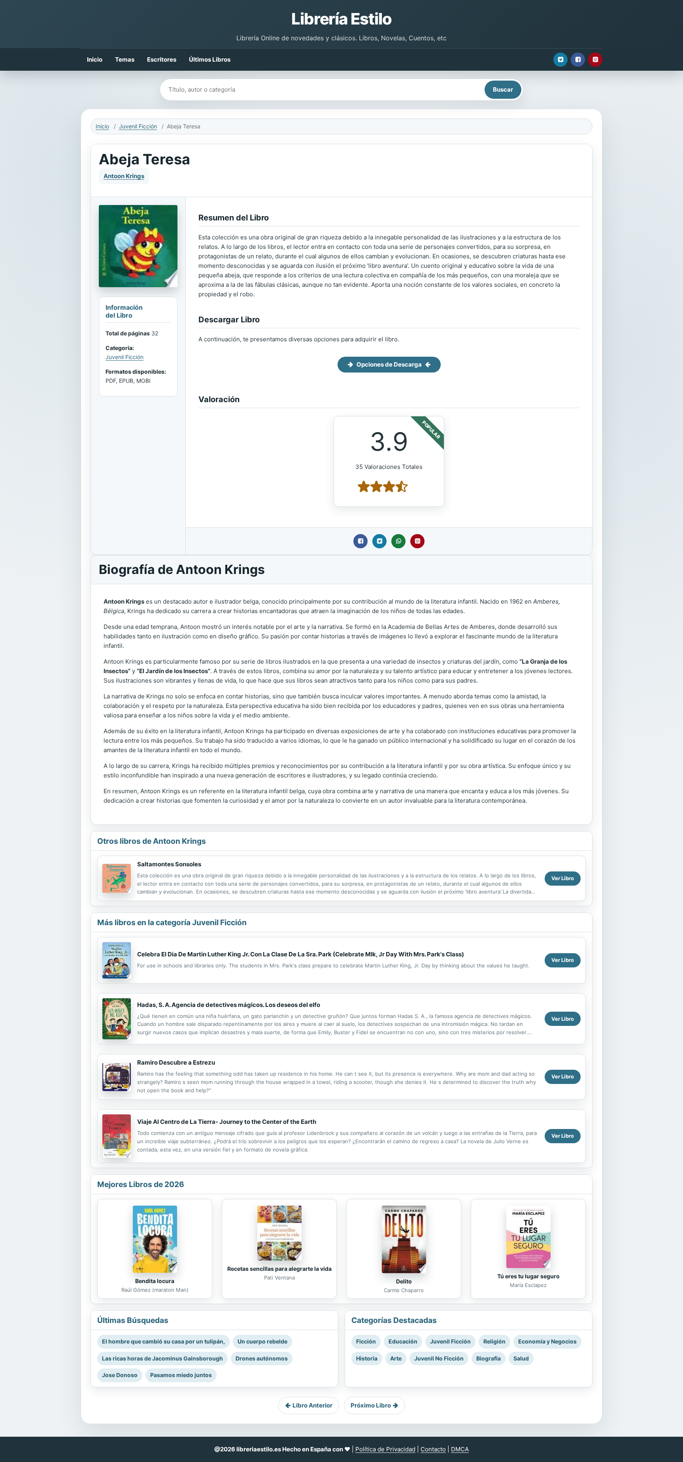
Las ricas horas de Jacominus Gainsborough (162, 1358)
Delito (404, 1281)
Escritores (161, 59)
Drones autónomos (262, 1358)
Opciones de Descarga (389, 364)
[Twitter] (560, 60)
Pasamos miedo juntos (181, 1375)
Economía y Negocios (547, 1341)
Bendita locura (154, 1281)
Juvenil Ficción (138, 126)
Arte (396, 1358)
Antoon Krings (124, 176)
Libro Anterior (312, 1405)
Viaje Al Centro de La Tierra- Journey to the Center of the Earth (226, 1121)
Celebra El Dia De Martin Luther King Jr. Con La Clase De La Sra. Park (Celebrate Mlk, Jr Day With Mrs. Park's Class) (300, 954)
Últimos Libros (209, 59)
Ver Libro (562, 878)
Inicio (94, 59)
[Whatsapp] (398, 541)
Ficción (366, 1341)
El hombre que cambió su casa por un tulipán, (163, 1341)
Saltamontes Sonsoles (169, 864)
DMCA (460, 1449)
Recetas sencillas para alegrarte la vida (279, 1268)
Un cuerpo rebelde (262, 1341)
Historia (366, 1358)
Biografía (488, 1358)
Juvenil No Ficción (439, 1358)
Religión (494, 1341)
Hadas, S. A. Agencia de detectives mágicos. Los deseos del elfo (228, 1005)
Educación (403, 1341)
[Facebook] (578, 60)
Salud (521, 1358)
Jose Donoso (120, 1375)
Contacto (433, 1449)
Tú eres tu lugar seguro (528, 1276)
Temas (124, 59)
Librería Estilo (341, 18)
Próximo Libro (371, 1405)
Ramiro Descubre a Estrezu (176, 1062)
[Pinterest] (595, 60)
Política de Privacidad (385, 1449)
